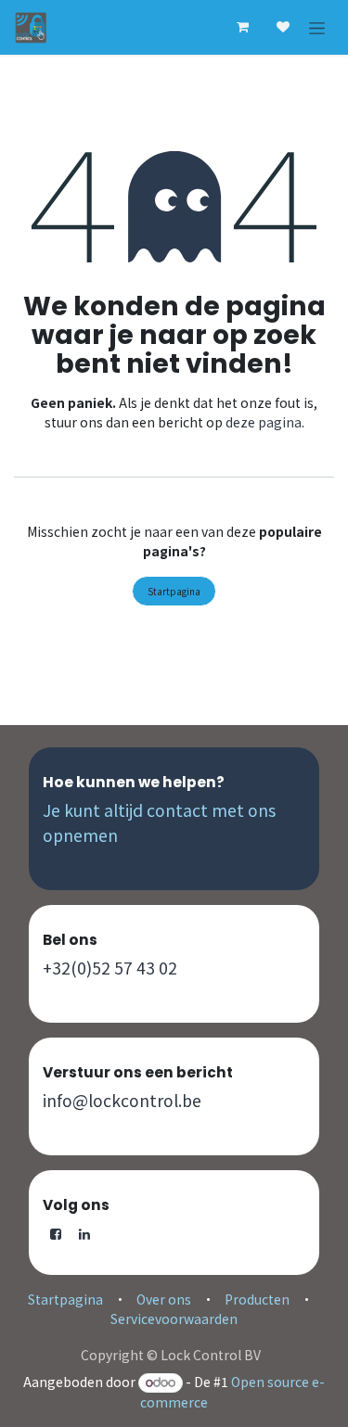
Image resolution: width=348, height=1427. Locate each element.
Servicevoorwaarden (174, 1318)
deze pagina (264, 422)
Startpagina (174, 591)
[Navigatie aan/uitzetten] (317, 27)
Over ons (163, 1299)
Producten (257, 1299)
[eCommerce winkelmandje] (242, 27)
